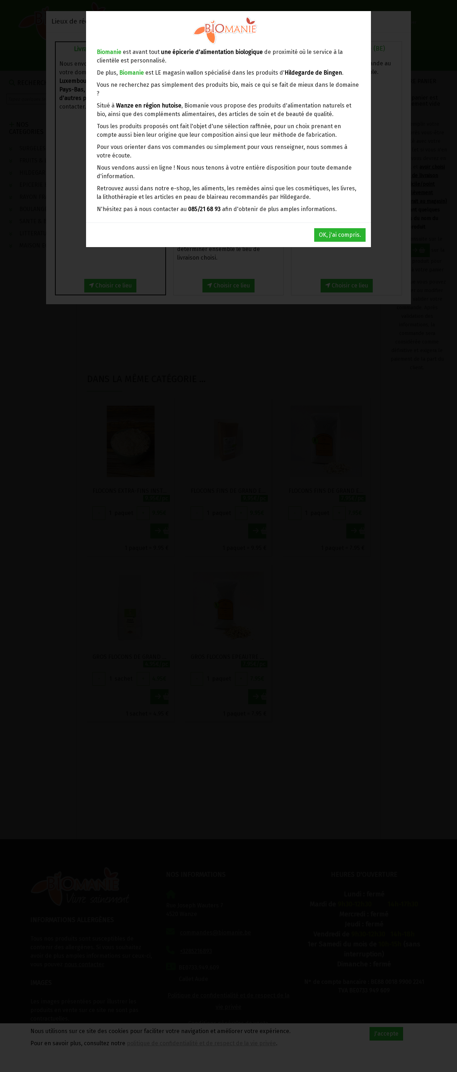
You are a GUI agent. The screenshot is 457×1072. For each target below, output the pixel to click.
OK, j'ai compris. (340, 234)
